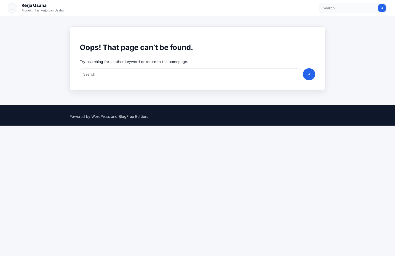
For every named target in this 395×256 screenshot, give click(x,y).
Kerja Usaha (34, 5)
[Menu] (12, 8)
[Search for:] (349, 8)
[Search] (382, 8)
